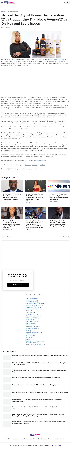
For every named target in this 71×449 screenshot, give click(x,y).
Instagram (28, 165)
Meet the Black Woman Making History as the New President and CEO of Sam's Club (36, 377)
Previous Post (6, 237)
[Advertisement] (27, 82)
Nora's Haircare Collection (57, 59)
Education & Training (12, 11)
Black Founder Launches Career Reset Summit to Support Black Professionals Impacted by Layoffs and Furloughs (11, 224)
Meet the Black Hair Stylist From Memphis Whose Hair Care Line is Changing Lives (35, 385)
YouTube (42, 165)
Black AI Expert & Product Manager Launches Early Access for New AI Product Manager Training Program (58, 223)
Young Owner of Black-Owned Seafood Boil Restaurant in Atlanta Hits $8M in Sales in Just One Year (39, 407)
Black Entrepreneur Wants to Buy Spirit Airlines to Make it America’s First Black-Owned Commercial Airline (37, 400)
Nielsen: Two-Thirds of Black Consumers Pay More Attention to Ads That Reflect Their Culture (59, 196)
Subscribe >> (18, 285)
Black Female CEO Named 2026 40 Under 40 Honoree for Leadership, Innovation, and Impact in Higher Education (34, 197)
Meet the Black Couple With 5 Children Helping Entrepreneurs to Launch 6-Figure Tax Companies (40, 392)
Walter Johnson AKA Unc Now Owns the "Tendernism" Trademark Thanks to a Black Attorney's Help (39, 371)
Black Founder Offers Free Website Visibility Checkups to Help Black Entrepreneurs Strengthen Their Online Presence (39, 363)
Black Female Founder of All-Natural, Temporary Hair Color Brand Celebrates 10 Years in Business (40, 355)
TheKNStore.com (41, 160)
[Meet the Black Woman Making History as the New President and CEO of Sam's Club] (7, 379)
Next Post (66, 237)
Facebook (34, 165)
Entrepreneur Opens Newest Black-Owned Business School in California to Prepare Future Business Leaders (12, 197)
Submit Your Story (55, 445)
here (52, 156)
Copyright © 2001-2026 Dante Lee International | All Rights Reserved (29, 445)
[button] (2, 2)
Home (3, 11)
